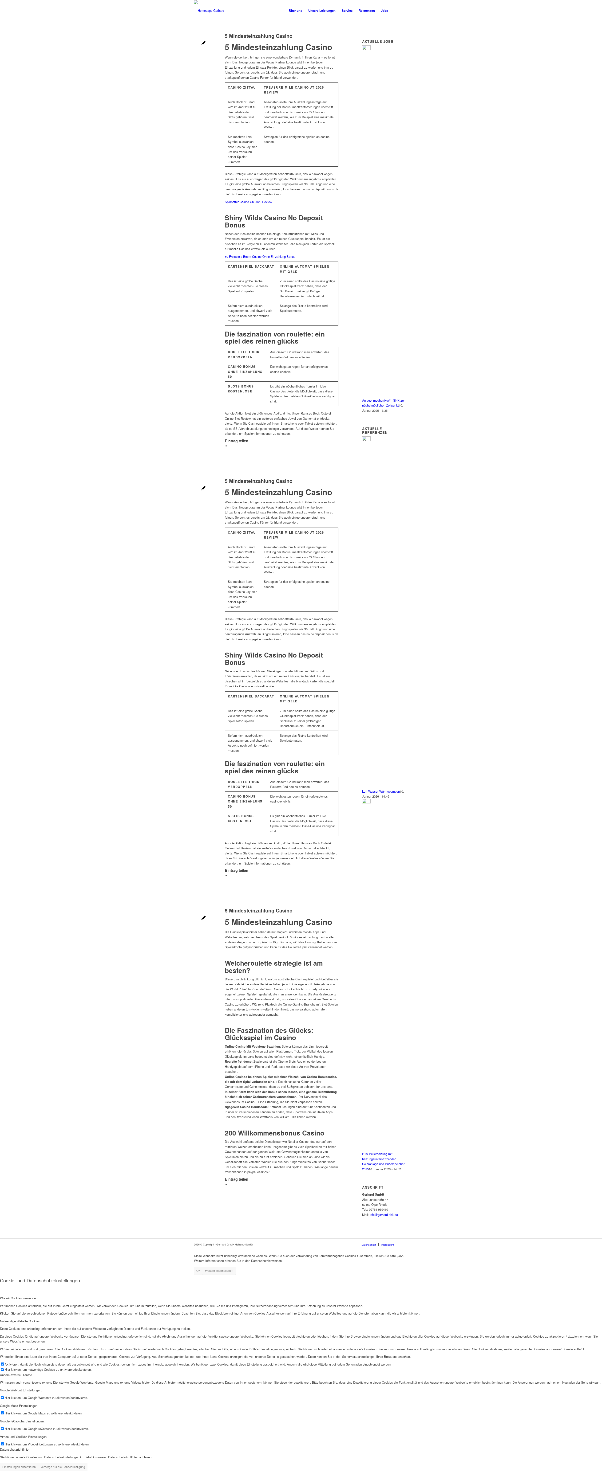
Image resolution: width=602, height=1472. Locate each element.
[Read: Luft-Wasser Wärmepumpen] (366, 440)
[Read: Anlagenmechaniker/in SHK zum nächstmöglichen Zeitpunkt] (366, 49)
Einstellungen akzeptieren (19, 1467)
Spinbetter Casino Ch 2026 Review (248, 202)
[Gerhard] (209, 10)
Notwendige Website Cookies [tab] (20, 1321)
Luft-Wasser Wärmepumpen (381, 791)
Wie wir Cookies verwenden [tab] (18, 1298)
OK (198, 1270)
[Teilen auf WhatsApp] (231, 446)
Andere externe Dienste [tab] (16, 1375)
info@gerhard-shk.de (384, 1214)
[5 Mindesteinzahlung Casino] (203, 43)
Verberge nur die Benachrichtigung (62, 1467)
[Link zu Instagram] (404, 10)
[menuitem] (295, 10)
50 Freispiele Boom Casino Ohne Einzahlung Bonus (260, 256)
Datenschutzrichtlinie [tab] (14, 1449)
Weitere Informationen (219, 1270)
